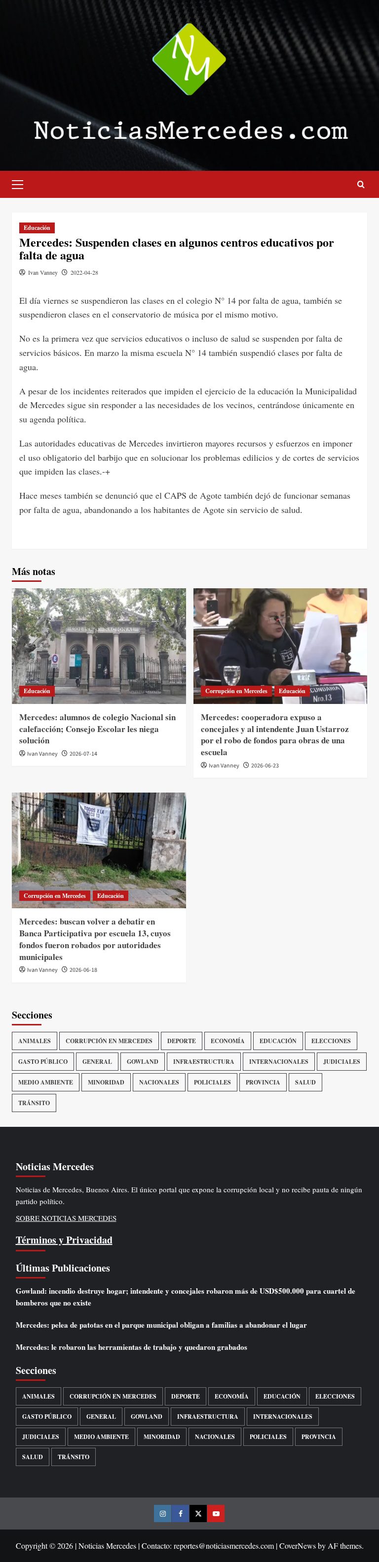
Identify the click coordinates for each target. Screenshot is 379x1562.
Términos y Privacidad (64, 1240)
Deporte (181, 1041)
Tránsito (34, 1103)
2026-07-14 (83, 754)
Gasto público (43, 1061)
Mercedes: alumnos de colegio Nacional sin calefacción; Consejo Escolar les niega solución (97, 729)
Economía (228, 1041)
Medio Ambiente (45, 1082)
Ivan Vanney (43, 272)
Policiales (212, 1082)
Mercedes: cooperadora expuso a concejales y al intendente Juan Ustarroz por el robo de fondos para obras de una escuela (275, 734)
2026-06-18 (83, 970)
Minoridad (106, 1082)
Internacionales (278, 1061)
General (97, 1061)
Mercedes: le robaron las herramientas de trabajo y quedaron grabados (131, 1346)
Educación (37, 227)
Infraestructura (203, 1061)
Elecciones (331, 1041)
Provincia (263, 1082)
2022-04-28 (84, 272)
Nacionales (159, 1082)
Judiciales (341, 1061)
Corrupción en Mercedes (236, 691)
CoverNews (297, 1545)
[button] (22, 183)
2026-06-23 (265, 766)
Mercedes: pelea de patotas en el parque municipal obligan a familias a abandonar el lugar (161, 1324)
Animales (34, 1041)
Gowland (142, 1061)
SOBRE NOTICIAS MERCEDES (66, 1218)
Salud (305, 1082)
